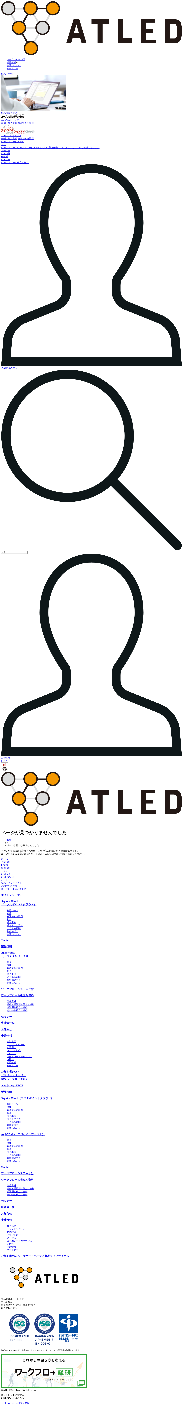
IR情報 (4, 865)
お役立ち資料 (22, 1403)
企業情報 (5, 862)
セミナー (5, 871)
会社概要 (11, 1041)
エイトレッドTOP (12, 894)
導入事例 (11, 922)
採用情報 (11, 62)
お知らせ (5, 874)
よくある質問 (14, 928)
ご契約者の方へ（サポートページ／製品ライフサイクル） (14, 1075)
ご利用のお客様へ (10, 886)
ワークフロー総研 (16, 59)
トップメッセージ (16, 1044)
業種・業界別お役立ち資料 (20, 1004)
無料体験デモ (14, 980)
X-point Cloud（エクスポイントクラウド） (27, 1098)
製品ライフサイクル (11, 883)
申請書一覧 (8, 1022)
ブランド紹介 (14, 1050)
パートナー (12, 68)
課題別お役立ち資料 (17, 1007)
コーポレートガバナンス (13, 889)
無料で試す (12, 931)
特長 (9, 962)
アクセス (11, 1053)
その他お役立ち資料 (17, 1010)
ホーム (4, 859)
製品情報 (6, 946)
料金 (9, 919)
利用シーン (12, 910)
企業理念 (11, 1047)
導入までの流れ (15, 925)
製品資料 (11, 1001)
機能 (9, 913)
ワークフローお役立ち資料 (17, 995)
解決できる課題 (26, 123)
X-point (5, 940)
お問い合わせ (14, 65)
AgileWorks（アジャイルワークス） (23, 1134)
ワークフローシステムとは (17, 988)
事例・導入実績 (9, 123)
